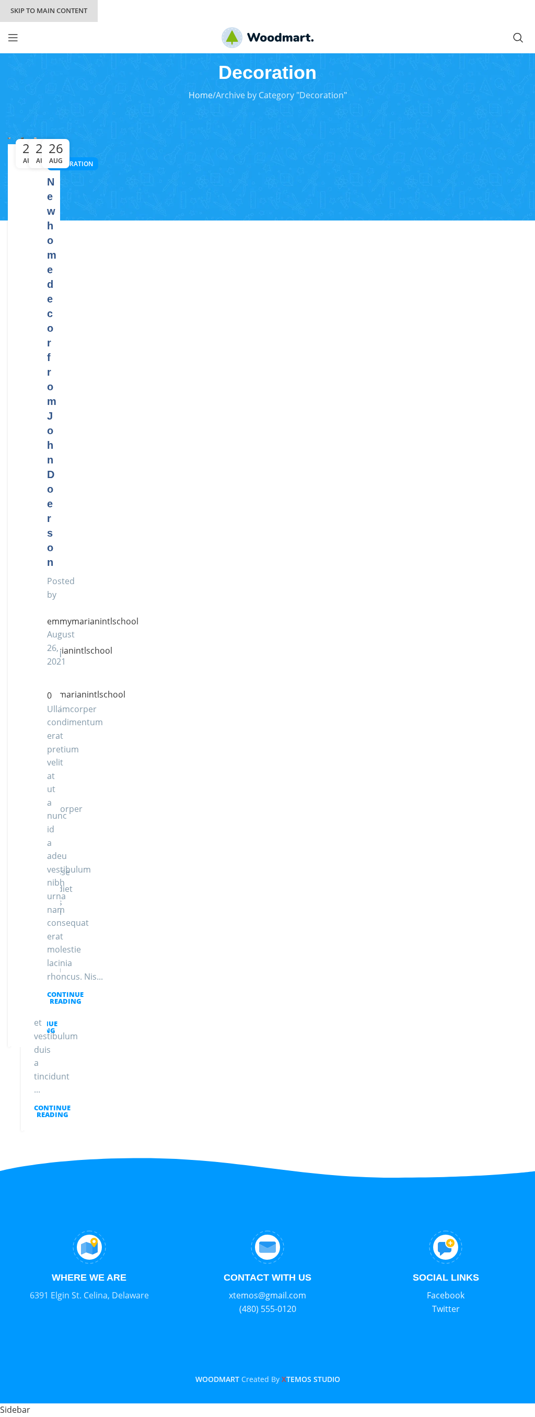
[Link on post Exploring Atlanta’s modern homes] (9, 138)
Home (201, 95)
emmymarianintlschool (66, 650)
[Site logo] (268, 36)
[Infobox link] (89, 1266)
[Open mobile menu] (13, 37)
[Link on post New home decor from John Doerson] (35, 138)
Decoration (72, 163)
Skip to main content (48, 10)
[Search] (520, 37)
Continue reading (52, 1111)
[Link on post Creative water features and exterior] (22, 138)
